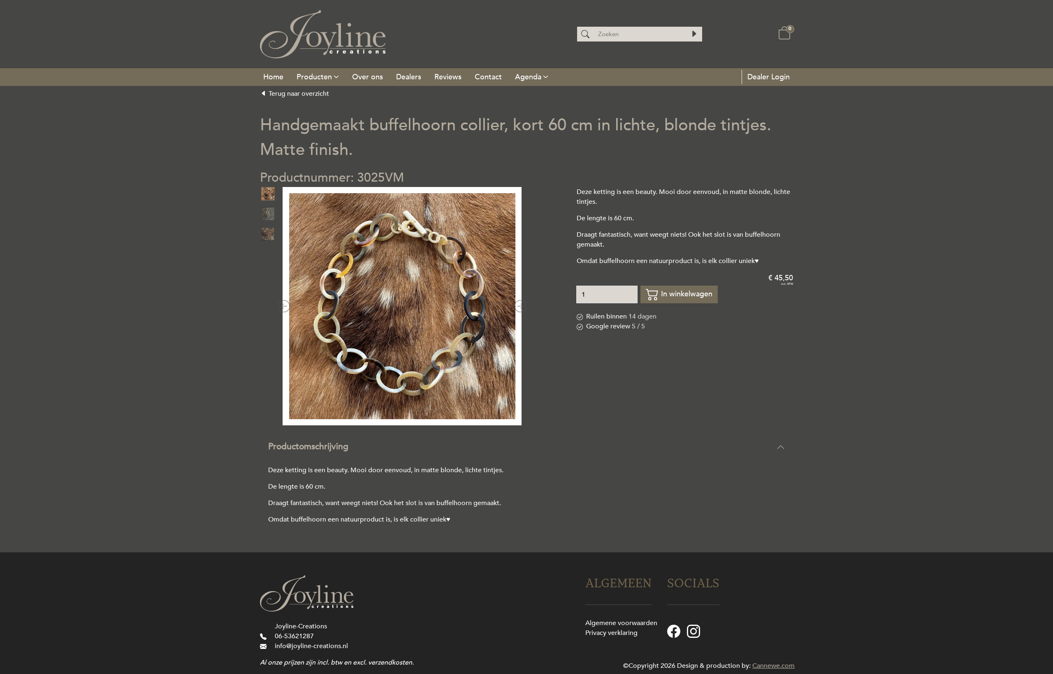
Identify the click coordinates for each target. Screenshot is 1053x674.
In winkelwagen (685, 294)
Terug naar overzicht (298, 93)
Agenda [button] (528, 77)
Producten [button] (314, 77)
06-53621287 (294, 636)
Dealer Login (767, 77)
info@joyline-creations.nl (311, 646)
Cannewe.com (773, 665)
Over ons (367, 77)
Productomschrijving (308, 446)
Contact (488, 77)
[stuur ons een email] (265, 646)
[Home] (273, 77)
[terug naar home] (323, 34)
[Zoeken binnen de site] (694, 34)
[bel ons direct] (265, 636)
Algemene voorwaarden (621, 623)
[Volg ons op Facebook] (673, 630)
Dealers (408, 77)
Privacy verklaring (611, 632)
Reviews (448, 77)
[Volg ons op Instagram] (693, 630)
